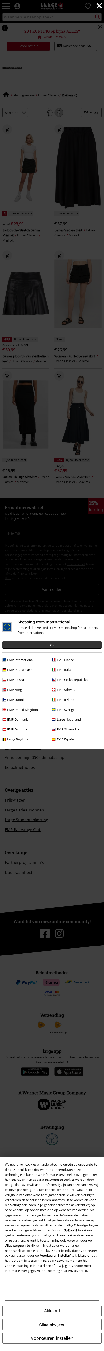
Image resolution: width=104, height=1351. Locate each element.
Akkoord (52, 1310)
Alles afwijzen (52, 1324)
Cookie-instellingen (18, 1265)
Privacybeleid (77, 1271)
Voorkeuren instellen (52, 1338)
